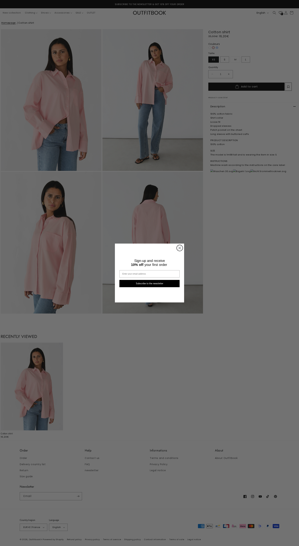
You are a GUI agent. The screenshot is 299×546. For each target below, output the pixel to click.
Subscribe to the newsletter (149, 283)
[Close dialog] (180, 248)
